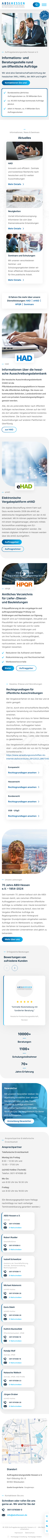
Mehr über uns (12, 939)
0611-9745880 (14, 1224)
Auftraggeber (12, 542)
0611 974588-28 (15, 1293)
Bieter (8, 668)
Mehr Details (24, 165)
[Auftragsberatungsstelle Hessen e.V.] (13, 5)
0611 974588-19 (15, 1337)
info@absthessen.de (17, 1515)
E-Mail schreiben (15, 1228)
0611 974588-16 (15, 1359)
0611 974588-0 (14, 1245)
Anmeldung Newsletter (19, 1121)
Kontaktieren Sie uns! (16, 82)
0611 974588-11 (15, 1272)
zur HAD (9, 429)
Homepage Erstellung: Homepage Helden (26, 1537)
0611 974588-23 (15, 1381)
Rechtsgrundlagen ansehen (22, 772)
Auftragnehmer (13, 549)
